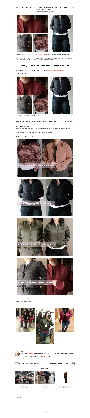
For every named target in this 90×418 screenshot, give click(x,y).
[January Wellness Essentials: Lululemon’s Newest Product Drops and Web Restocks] (65, 377)
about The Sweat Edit (43, 356)
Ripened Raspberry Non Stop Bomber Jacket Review (54, 70)
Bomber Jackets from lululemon (40, 54)
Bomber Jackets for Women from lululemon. (28, 74)
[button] (16, 380)
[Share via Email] (51, 347)
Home (15, 3)
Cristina (44, 12)
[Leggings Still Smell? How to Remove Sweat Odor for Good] (24, 377)
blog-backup (19, 3)
